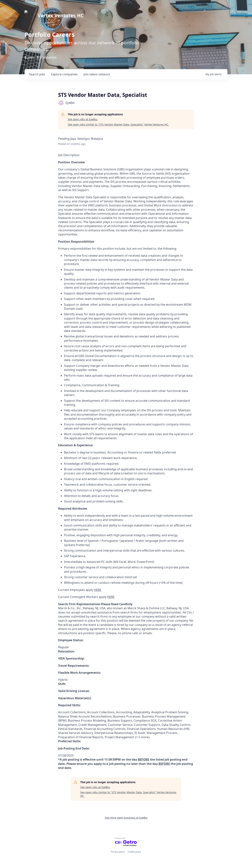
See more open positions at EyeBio (126, 817)
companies (64, 74)
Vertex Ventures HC (61, 15)
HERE (97, 590)
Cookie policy (134, 851)
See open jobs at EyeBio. (83, 119)
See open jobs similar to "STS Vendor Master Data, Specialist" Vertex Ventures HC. (118, 124)
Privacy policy (118, 851)
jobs (37, 74)
